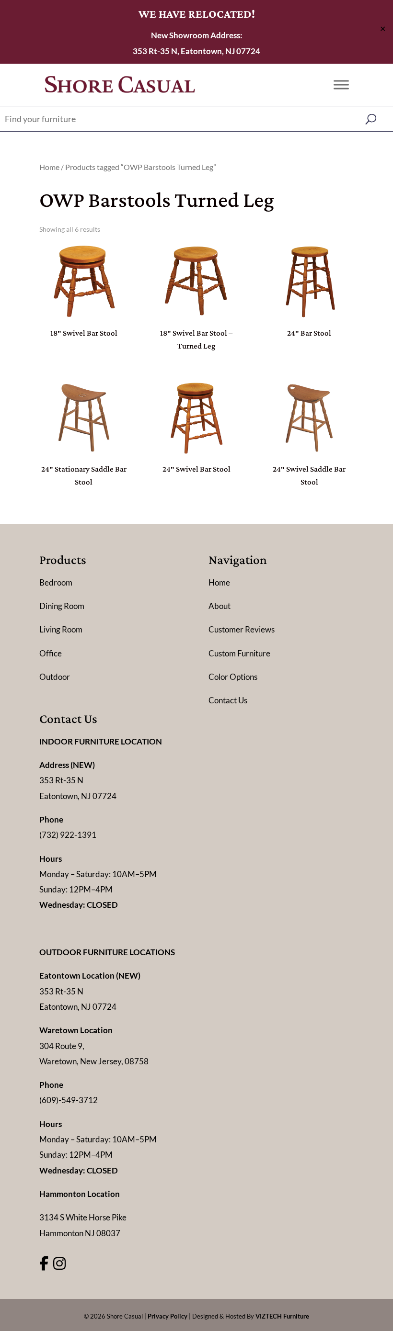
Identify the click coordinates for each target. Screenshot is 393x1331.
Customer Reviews (241, 629)
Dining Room (61, 606)
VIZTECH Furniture (282, 1316)
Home (49, 167)
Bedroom (55, 582)
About (219, 606)
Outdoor (54, 677)
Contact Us (227, 700)
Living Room (60, 629)
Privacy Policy (167, 1316)
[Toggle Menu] (341, 84)
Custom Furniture (239, 653)
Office (50, 653)
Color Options (232, 677)
